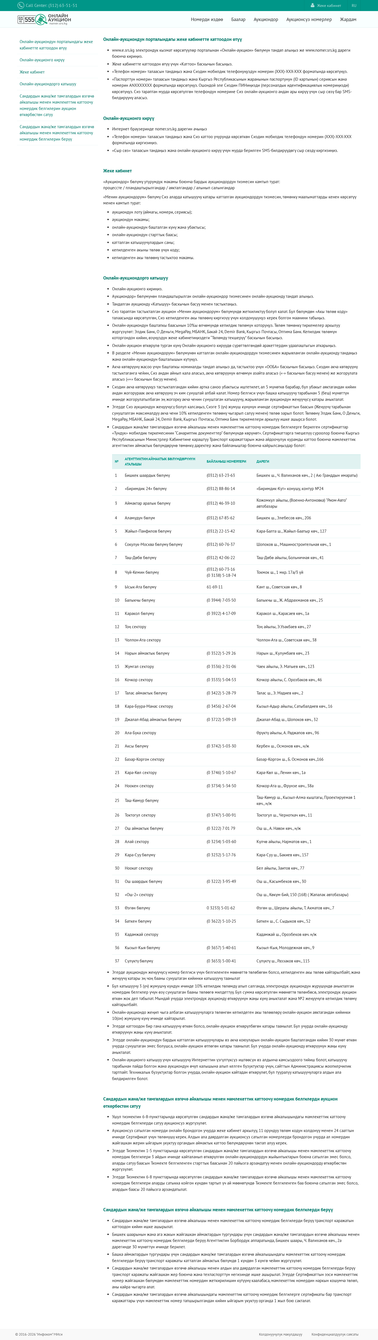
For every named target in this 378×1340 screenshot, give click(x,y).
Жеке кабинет (329, 5)
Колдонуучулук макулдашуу (280, 1334)
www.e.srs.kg (123, 50)
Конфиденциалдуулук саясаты (335, 1334)
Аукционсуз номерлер (309, 19)
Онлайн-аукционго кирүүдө (206, 345)
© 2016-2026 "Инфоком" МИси (39, 1334)
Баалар (238, 19)
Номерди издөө (207, 19)
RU (354, 5)
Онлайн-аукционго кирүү (42, 59)
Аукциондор (266, 19)
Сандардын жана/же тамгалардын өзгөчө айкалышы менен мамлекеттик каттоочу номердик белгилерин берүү (57, 133)
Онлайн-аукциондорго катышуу (48, 83)
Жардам (348, 19)
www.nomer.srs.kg (321, 50)
